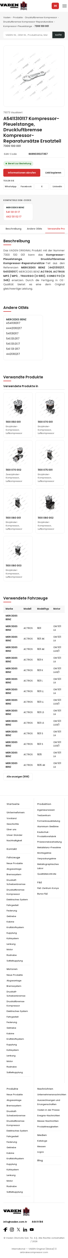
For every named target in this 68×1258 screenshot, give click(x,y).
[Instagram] (12, 1230)
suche (58, 34)
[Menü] (64, 5)
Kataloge (42, 1140)
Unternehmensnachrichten (51, 1094)
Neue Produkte (15, 863)
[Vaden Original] (13, 5)
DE (55, 5)
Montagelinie (44, 852)
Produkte (18, 17)
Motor (10, 949)
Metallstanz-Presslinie (49, 847)
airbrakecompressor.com (34, 1252)
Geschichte (13, 824)
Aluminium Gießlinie (48, 826)
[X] (18, 1229)
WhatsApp (11, 186)
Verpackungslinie (46, 858)
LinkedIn (57, 186)
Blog (40, 1160)
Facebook (26, 186)
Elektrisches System (17, 899)
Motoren (12, 969)
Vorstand (12, 818)
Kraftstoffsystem (15, 927)
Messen (41, 1146)
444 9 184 (37, 1221)
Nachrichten (45, 1088)
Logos (40, 1151)
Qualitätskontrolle (46, 873)
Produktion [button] (44, 804)
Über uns (11, 829)
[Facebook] (5, 1230)
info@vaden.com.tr (15, 1221)
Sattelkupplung (15, 960)
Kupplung (12, 933)
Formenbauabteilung (48, 821)
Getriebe (11, 916)
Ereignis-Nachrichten (48, 1115)
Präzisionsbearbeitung (49, 841)
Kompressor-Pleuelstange (17, 26)
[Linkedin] (25, 1230)
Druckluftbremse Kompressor (41, 17)
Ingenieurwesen (46, 809)
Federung (12, 910)
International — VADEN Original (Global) (33, 1248)
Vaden (7, 17)
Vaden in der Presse (48, 1109)
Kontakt (12, 849)
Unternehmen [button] (16, 812)
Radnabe (12, 955)
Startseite (13, 804)
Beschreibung (13, 228)
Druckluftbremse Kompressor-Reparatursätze (28, 21)
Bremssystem (14, 874)
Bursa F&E (42, 893)
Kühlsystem (13, 938)
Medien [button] (42, 1135)
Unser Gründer (14, 835)
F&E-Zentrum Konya (48, 888)
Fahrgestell (12, 905)
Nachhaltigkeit (14, 840)
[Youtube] (32, 1229)
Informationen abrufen (22, 172)
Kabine (10, 921)
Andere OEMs (34, 228)
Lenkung (11, 944)
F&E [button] (39, 882)
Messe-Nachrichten (48, 1121)
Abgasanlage (14, 869)
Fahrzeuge (13, 857)
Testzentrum (44, 815)
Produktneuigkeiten (47, 1126)
